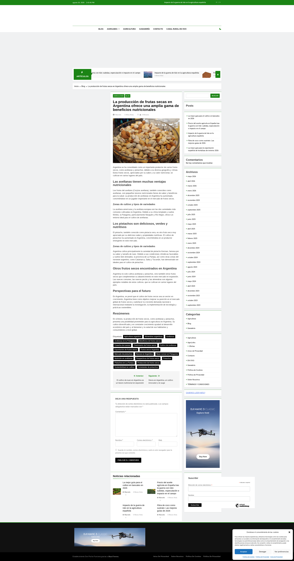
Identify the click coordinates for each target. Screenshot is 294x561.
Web (160, 440)
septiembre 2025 (194, 210)
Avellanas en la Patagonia (125, 341)
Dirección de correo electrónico (200, 485)
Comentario (120, 412)
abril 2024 (191, 286)
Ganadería (144, 29)
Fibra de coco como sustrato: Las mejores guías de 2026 (184, 2)
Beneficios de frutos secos (150, 341)
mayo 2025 (192, 224)
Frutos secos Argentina (150, 350)
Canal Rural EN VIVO (176, 29)
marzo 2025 (192, 234)
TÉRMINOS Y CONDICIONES (198, 384)
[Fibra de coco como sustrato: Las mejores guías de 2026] (179, 76)
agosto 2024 (192, 267)
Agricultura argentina (132, 336)
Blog (100, 29)
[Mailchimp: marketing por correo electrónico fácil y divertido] (242, 507)
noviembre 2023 (194, 296)
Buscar (215, 96)
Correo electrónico (145, 440)
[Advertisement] (147, 50)
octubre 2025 (193, 205)
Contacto (158, 29)
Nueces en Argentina (144, 354)
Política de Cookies (248, 557)
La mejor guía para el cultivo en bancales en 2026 (133, 485)
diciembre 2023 (193, 291)
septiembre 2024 (194, 262)
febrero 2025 (192, 238)
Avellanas (170, 336)
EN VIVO (191, 360)
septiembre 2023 (194, 305)
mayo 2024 (192, 281)
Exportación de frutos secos (125, 350)
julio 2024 (191, 272)
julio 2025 (191, 214)
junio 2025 (191, 219)
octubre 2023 (193, 300)
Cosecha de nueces (122, 345)
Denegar (262, 552)
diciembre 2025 (193, 195)
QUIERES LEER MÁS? (195, 393)
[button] (289, 532)
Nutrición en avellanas (123, 358)
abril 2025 (191, 229)
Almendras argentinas (154, 336)
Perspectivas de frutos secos (147, 358)
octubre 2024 (193, 257)
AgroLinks (112, 29)
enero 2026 (192, 191)
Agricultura (129, 29)
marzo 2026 (192, 186)
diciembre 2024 (193, 248)
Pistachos (167, 358)
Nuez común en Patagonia (167, 354)
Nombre (119, 440)
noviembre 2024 (194, 253)
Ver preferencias (282, 552)
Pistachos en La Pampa (124, 363)
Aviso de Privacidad (276, 557)
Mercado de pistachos (123, 354)
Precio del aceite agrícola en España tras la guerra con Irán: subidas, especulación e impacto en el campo (168, 488)
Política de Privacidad (262, 557)
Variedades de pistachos (148, 367)
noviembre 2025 (194, 200)
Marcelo (118, 115)
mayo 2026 (192, 176)
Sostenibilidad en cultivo (124, 367)
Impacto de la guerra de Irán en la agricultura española (149, 73)
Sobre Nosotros (194, 380)
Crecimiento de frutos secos (145, 345)
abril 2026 (191, 181)
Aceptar (243, 552)
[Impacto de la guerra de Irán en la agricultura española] (120, 76)
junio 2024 (191, 277)
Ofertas (192, 346)
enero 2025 (192, 243)
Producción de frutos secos (148, 363)
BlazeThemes (114, 556)
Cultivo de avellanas (168, 345)
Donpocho (147, 8)
